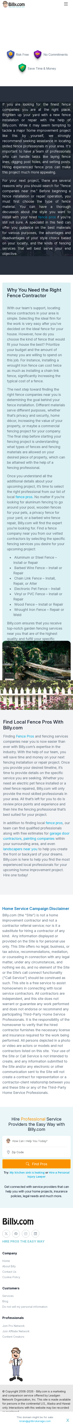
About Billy (9, 1266)
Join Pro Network (13, 1325)
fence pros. (24, 497)
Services (8, 1295)
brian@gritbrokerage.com (35, 1421)
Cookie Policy (11, 1277)
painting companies (39, 838)
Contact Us (9, 1271)
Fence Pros (25, 736)
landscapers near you (20, 849)
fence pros (47, 217)
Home (6, 1260)
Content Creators (13, 1336)
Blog (5, 1301)
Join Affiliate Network (16, 1331)
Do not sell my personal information (24, 1306)
